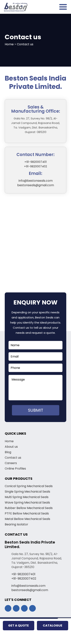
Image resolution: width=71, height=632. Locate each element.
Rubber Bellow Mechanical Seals (29, 508)
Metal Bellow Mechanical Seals (27, 519)
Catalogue (52, 625)
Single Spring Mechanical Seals (27, 491)
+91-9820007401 (35, 162)
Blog (8, 452)
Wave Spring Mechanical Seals (27, 502)
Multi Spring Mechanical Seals (26, 497)
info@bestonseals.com (36, 180)
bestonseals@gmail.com (35, 185)
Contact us (13, 457)
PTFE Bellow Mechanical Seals (27, 513)
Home (9, 441)
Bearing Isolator (16, 524)
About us (11, 446)
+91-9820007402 (35, 166)
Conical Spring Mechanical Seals (29, 486)
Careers (11, 463)
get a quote (18, 625)
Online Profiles (15, 468)
